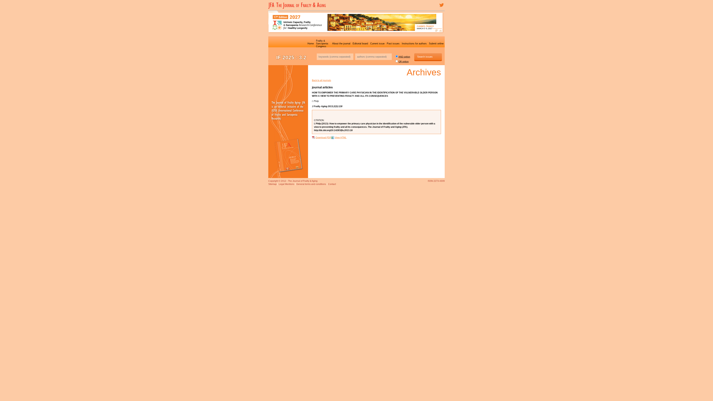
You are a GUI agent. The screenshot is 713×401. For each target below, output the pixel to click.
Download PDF (323, 137)
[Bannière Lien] (288, 121)
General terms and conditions (311, 184)
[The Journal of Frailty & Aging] (298, 8)
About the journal (341, 43)
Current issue (377, 43)
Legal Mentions (286, 184)
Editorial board (360, 43)
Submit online (436, 43)
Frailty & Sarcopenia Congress (322, 43)
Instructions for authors (414, 43)
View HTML (340, 137)
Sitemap (272, 184)
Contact (332, 184)
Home (310, 43)
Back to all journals (321, 80)
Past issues (393, 43)
